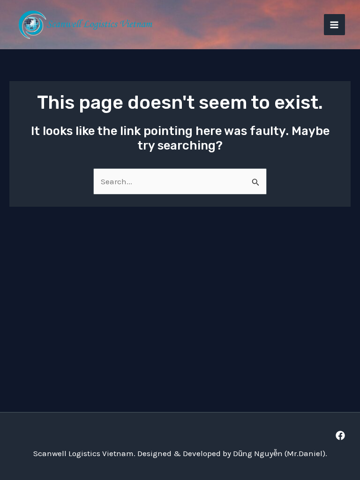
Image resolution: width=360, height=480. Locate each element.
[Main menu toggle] (334, 25)
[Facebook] (340, 435)
